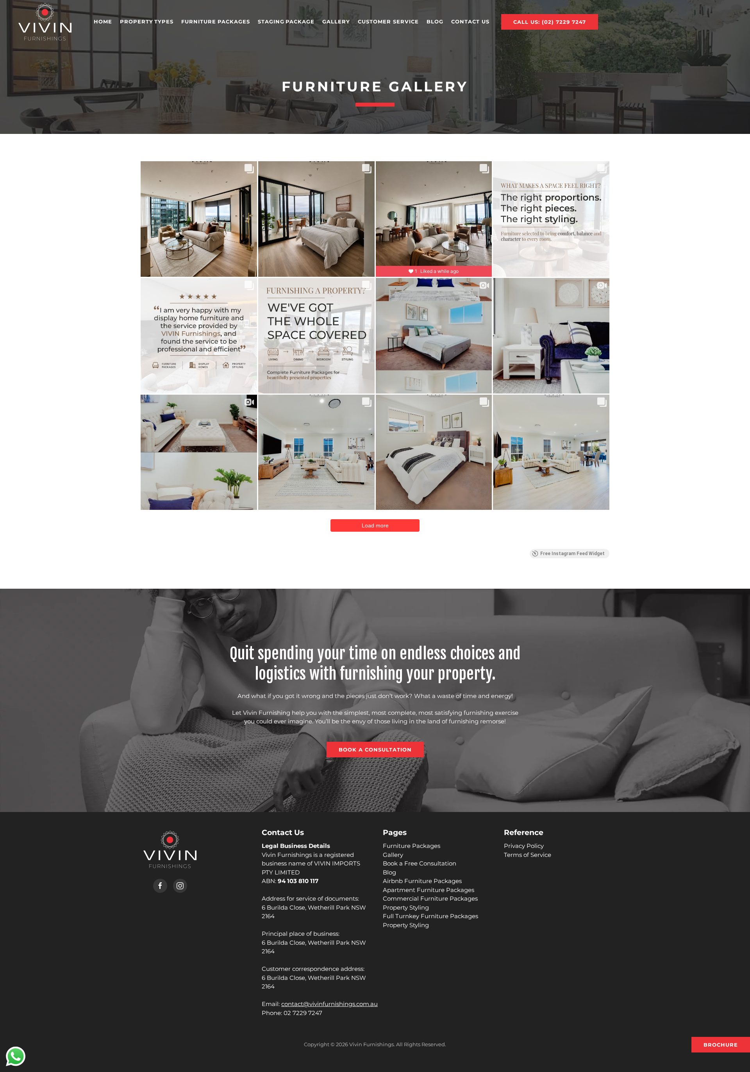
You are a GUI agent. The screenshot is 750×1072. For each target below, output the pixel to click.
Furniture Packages (411, 845)
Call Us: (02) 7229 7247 (549, 22)
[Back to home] (45, 21)
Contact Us (470, 21)
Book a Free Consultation (419, 863)
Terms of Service (527, 854)
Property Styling (406, 907)
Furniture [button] (215, 21)
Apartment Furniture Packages (428, 890)
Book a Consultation (375, 749)
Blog (435, 21)
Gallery (336, 21)
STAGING (286, 21)
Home (103, 21)
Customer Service (388, 21)
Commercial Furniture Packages (430, 898)
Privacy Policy (524, 845)
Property (146, 21)
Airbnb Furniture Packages (422, 881)
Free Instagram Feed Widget (572, 553)
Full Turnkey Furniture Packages (430, 916)
